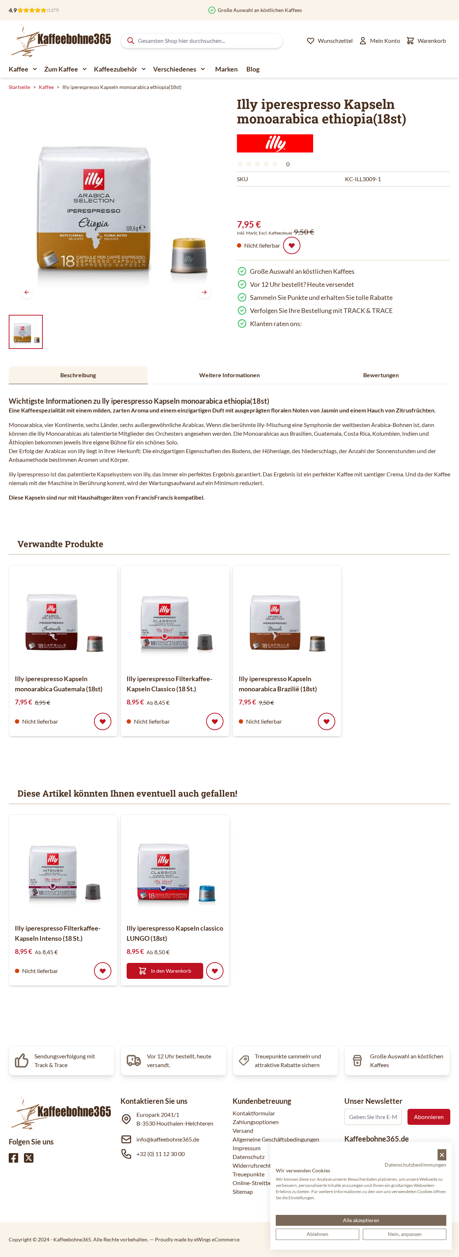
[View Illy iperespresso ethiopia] (26, 332)
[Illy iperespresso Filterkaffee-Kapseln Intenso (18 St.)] (63, 869)
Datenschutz (249, 1156)
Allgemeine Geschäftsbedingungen (276, 1139)
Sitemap (243, 1191)
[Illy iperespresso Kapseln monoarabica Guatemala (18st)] (63, 619)
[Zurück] (26, 292)
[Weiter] (204, 292)
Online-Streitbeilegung (261, 1182)
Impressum (247, 1147)
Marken (226, 69)
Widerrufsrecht (252, 1165)
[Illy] (275, 143)
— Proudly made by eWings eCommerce (194, 1239)
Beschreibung (78, 374)
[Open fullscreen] (115, 203)
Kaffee (18, 69)
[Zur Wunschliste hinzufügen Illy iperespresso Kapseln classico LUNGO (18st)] (215, 971)
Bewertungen (381, 374)
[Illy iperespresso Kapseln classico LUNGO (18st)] (175, 869)
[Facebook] (13, 1157)
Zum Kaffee (61, 69)
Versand (243, 1130)
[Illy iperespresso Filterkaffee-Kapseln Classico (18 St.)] (175, 619)
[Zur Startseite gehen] (60, 40)
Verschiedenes (174, 69)
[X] (28, 1157)
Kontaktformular (254, 1113)
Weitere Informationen (229, 374)
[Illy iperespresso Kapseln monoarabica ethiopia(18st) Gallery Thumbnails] (26, 332)
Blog (252, 69)
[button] (275, 143)
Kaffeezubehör (115, 69)
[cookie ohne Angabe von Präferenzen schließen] (442, 1154)
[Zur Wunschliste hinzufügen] (291, 245)
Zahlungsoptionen (256, 1121)
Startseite (19, 87)
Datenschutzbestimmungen (415, 1165)
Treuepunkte (249, 1174)
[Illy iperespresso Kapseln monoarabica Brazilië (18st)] (287, 619)
